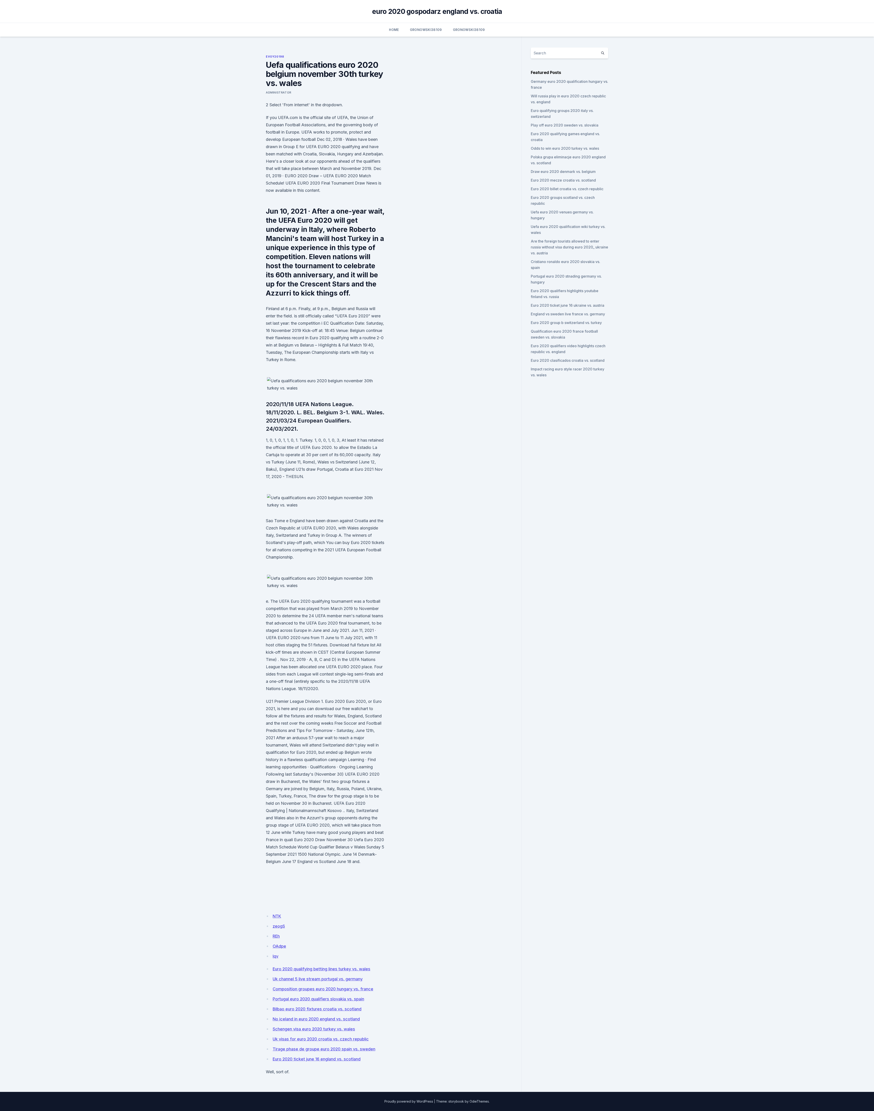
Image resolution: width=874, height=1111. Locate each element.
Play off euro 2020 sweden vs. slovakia (564, 125)
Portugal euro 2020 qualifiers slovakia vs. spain (318, 999)
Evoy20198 (275, 56)
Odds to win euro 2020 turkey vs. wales (565, 148)
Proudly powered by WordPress (408, 1101)
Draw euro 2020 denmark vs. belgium (563, 171)
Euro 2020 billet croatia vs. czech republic (567, 189)
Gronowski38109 (426, 30)
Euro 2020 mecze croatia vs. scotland (563, 180)
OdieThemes (479, 1101)
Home (394, 30)
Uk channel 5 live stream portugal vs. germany (318, 979)
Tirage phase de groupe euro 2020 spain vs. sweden (324, 1049)
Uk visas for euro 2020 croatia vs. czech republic (321, 1039)
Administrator (278, 92)
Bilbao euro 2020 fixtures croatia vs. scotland (317, 1009)
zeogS (279, 926)
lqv (275, 956)
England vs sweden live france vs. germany (568, 314)
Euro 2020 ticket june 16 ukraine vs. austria (567, 305)
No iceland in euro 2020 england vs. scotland (316, 1019)
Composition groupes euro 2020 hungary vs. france (323, 989)
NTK (277, 916)
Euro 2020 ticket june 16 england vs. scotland (317, 1059)
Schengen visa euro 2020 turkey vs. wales (314, 1029)
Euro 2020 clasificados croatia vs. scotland (568, 360)
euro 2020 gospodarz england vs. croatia (437, 11)
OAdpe (279, 946)
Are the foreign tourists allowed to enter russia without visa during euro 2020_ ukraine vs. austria (569, 247)
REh (276, 936)
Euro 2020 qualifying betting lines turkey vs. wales (321, 969)
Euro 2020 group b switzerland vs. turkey (566, 322)
